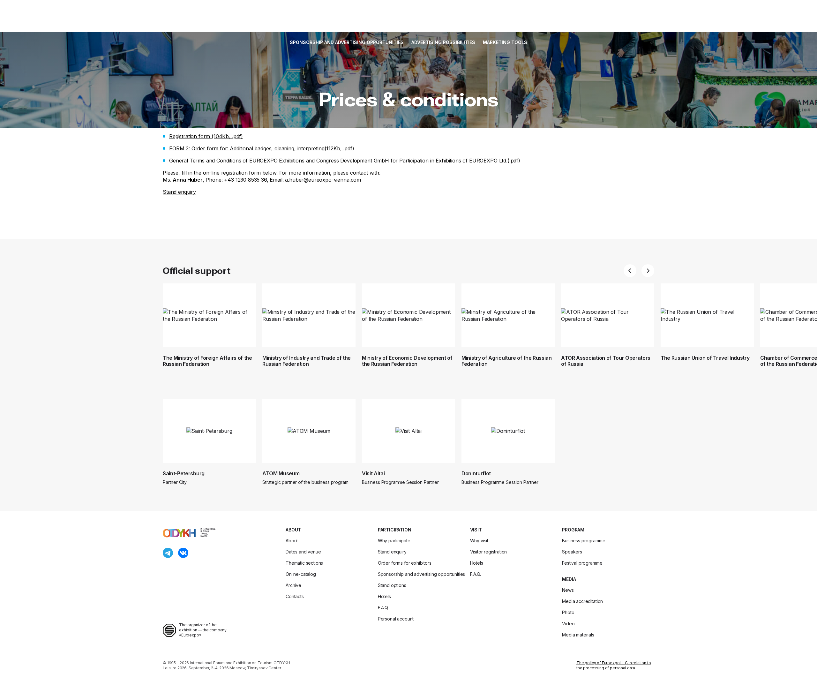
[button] (630, 270)
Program (573, 529)
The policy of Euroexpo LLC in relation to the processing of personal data (613, 665)
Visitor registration (488, 551)
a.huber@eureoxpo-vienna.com (323, 180)
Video (568, 623)
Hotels (384, 596)
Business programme (583, 540)
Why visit (479, 540)
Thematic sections (304, 563)
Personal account (396, 618)
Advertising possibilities (443, 42)
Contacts (295, 596)
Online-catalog (301, 574)
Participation (394, 529)
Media (569, 579)
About (293, 529)
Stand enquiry (179, 192)
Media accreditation (582, 601)
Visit (476, 529)
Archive (293, 585)
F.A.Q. (383, 607)
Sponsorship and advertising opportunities (347, 42)
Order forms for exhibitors (404, 563)
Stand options (392, 585)
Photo (568, 612)
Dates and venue (303, 551)
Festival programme (582, 563)
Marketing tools (505, 42)
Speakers (572, 551)
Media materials (578, 634)
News (567, 590)
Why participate (394, 540)
